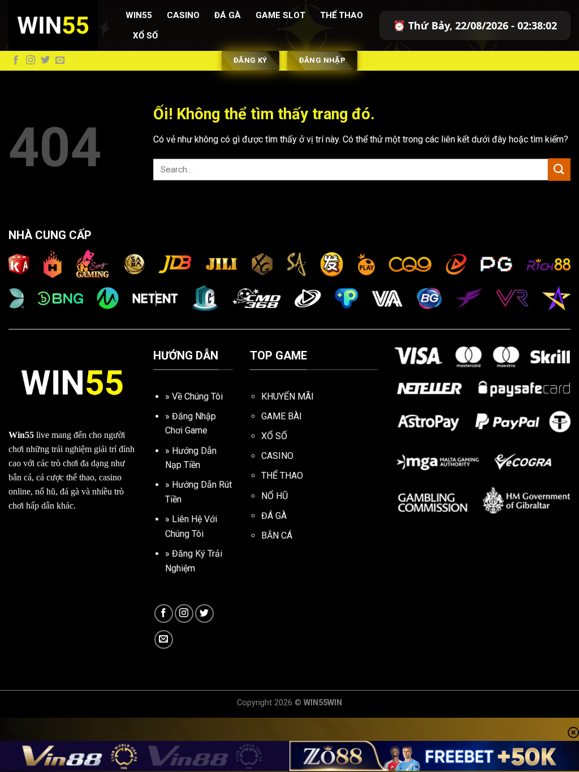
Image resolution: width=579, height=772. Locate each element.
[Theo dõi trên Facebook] (15, 60)
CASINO (277, 455)
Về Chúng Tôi (197, 396)
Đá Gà (227, 15)
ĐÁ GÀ (274, 515)
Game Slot (280, 15)
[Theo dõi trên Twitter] (45, 60)
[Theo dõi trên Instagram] (30, 60)
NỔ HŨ (274, 496)
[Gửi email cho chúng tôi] (59, 60)
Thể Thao (341, 15)
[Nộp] (559, 169)
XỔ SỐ (274, 436)
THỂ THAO (282, 475)
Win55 (139, 15)
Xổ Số (145, 36)
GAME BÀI (281, 416)
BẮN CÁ (276, 535)
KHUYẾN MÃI (287, 396)
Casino (183, 15)
